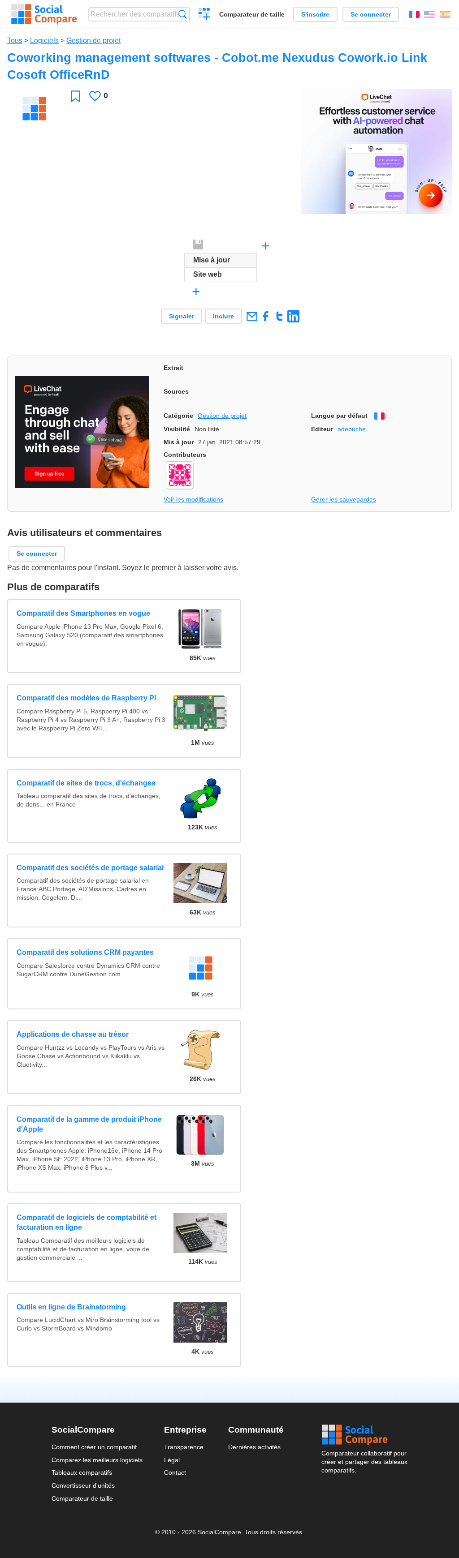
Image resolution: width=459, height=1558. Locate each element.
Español (445, 14)
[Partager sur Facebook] (266, 316)
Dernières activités (254, 1447)
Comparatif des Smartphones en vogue (83, 613)
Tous (14, 40)
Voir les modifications (193, 499)
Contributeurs (185, 454)
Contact (175, 1472)
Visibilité (177, 429)
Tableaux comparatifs (82, 1472)
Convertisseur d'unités (83, 1485)
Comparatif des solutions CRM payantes (85, 952)
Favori (75, 96)
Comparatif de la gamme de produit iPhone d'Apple (89, 1124)
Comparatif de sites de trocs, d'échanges (86, 783)
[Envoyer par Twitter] (279, 316)
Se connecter (371, 14)
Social (364, 1435)
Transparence (184, 1447)
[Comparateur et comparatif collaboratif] (44, 14)
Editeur (322, 429)
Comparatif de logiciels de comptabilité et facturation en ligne (86, 1222)
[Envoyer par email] (252, 316)
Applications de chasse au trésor (73, 1034)
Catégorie (178, 415)
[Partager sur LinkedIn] (293, 316)
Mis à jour (179, 442)
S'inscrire (315, 14)
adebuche (352, 429)
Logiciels (44, 40)
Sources (176, 391)
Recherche (182, 14)
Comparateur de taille (252, 14)
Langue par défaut (339, 415)
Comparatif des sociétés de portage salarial (90, 867)
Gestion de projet (93, 40)
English (429, 14)
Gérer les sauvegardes (343, 499)
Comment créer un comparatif (94, 1447)
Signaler (181, 316)
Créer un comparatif (205, 15)
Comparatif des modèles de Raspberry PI (86, 698)
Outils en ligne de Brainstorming (71, 1307)
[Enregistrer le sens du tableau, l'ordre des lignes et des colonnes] (198, 245)
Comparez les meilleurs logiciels (97, 1460)
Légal (172, 1460)
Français (414, 14)
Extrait (173, 367)
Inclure (223, 316)
